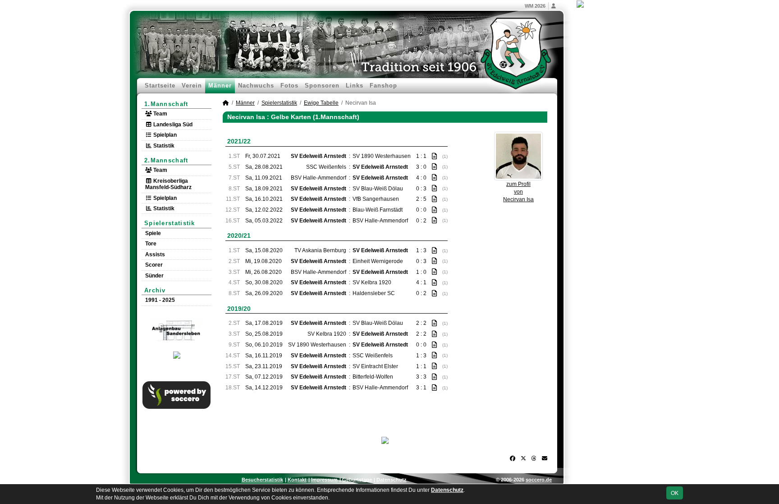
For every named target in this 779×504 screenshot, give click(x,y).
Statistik (163, 146)
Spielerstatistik (169, 223)
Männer (220, 85)
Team (159, 114)
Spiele (153, 233)
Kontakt (297, 479)
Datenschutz (391, 479)
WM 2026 (535, 6)
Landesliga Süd (172, 124)
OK (674, 493)
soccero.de (539, 479)
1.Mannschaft (166, 104)
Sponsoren (322, 85)
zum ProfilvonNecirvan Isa (518, 192)
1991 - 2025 (160, 300)
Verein (192, 85)
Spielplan (164, 135)
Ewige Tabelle (321, 103)
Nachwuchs (256, 85)
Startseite (160, 85)
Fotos (289, 85)
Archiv (155, 290)
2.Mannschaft (166, 160)
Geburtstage (357, 479)
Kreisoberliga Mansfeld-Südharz (168, 184)
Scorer (154, 265)
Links (354, 85)
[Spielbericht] (434, 156)
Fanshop (383, 85)
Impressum (324, 479)
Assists (155, 254)
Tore (150, 243)
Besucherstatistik (262, 479)
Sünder (154, 276)
